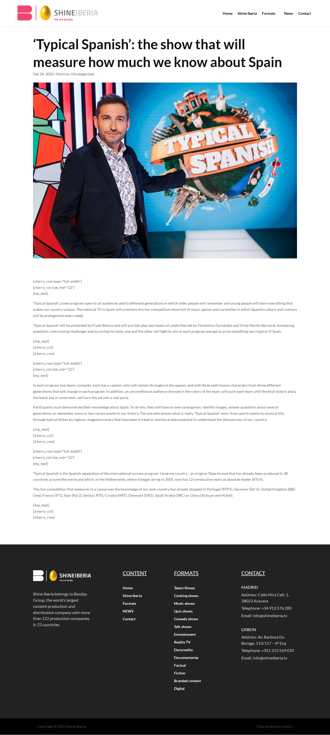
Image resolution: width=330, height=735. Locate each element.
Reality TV (182, 642)
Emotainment (185, 634)
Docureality (183, 650)
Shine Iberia (132, 596)
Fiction (179, 673)
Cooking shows (186, 596)
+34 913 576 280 (276, 608)
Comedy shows (186, 619)
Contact (129, 619)
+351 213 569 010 (277, 650)
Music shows (184, 604)
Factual (180, 665)
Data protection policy (275, 726)
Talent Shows (184, 588)
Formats (129, 604)
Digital (179, 689)
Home (128, 588)
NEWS (128, 611)
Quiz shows (183, 611)
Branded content (187, 681)
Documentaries (186, 658)
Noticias (63, 74)
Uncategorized (82, 74)
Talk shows (182, 627)
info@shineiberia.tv (270, 615)
